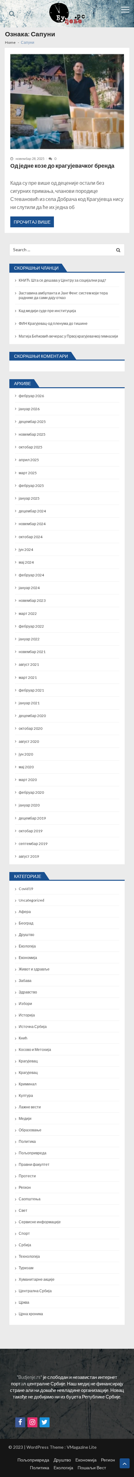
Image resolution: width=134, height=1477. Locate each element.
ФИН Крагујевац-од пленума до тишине (53, 323)
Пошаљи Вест (92, 1467)
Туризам (26, 1268)
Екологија (27, 946)
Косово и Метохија (35, 1049)
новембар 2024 (32, 523)
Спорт (24, 1233)
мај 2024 (26, 562)
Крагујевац (28, 1061)
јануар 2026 (29, 409)
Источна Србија (33, 1026)
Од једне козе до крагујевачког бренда (62, 165)
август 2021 (29, 664)
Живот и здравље (34, 969)
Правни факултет (34, 1164)
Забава (25, 980)
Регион (25, 1187)
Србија (25, 1245)
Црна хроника (31, 1313)
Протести (27, 1176)
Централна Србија (35, 1290)
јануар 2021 (29, 703)
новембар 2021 (32, 651)
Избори (25, 1003)
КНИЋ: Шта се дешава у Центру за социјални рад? (62, 280)
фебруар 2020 (31, 792)
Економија (28, 957)
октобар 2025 (30, 447)
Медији (25, 1118)
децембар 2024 (32, 511)
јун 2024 (26, 549)
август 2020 (29, 741)
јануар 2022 (29, 639)
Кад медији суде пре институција (47, 310)
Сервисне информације (40, 1222)
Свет (23, 1210)
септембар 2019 (33, 843)
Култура (26, 1095)
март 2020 (28, 779)
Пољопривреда (32, 1153)
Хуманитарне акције (37, 1279)
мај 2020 (26, 767)
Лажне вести (30, 1107)
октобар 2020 (30, 728)
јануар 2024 (29, 587)
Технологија (29, 1256)
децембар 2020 (32, 715)
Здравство (28, 992)
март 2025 (28, 472)
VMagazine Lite (82, 1447)
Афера (25, 911)
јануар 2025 (29, 498)
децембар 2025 (32, 421)
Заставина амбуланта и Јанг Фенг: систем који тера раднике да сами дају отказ (63, 295)
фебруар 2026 (31, 395)
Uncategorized (31, 900)
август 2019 (29, 856)
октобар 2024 (30, 536)
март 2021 (28, 677)
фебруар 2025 (31, 485)
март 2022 (28, 613)
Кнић (23, 1038)
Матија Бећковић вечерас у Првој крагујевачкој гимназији (68, 336)
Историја (27, 1015)
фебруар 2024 (31, 575)
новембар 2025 (32, 434)
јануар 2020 (29, 805)
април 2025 (29, 459)
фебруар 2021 (31, 690)
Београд (26, 923)
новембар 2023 (32, 600)
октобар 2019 (30, 831)
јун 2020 (26, 754)
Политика (27, 1141)
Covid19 (26, 888)
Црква (24, 1302)
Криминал (27, 1084)
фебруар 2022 (31, 626)
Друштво (26, 934)
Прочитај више (32, 222)
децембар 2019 (32, 818)
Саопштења (30, 1199)
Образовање (30, 1130)
